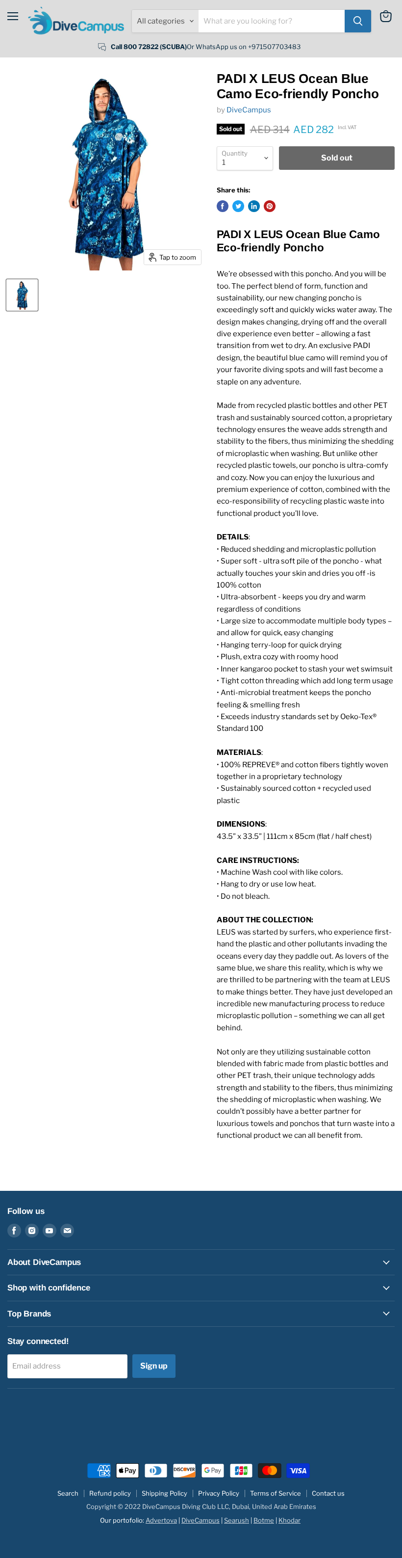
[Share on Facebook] (222, 206)
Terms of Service (275, 1493)
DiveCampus (248, 110)
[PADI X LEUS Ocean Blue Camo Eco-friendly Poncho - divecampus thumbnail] (22, 295)
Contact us (328, 1493)
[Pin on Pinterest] (270, 206)
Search (67, 1493)
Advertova (161, 1520)
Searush (236, 1520)
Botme (263, 1520)
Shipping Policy (164, 1493)
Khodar (289, 1520)
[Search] (358, 21)
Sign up (154, 1365)
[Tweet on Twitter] (238, 206)
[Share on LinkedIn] (254, 206)
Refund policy (110, 1493)
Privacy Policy (218, 1493)
